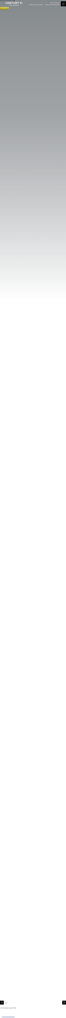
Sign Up (56, 2)
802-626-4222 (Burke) (36, 4)
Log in (52, 2)
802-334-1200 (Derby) (52, 4)
